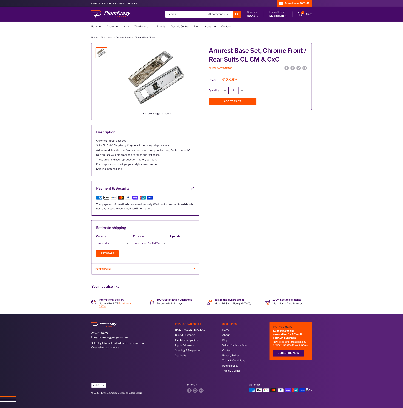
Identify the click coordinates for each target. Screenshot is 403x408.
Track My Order (231, 370)
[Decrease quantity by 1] (225, 90)
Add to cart (232, 101)
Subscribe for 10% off (296, 3)
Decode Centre (179, 26)
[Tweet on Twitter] (298, 68)
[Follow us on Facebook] (189, 390)
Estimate (107, 253)
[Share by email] (304, 68)
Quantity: (214, 90)
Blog (196, 26)
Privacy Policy (230, 355)
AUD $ (96, 385)
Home (94, 37)
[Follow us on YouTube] (201, 390)
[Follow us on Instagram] (195, 390)
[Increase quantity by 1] (241, 90)
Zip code (175, 236)
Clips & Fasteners (185, 335)
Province (138, 236)
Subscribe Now (288, 352)
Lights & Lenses (184, 345)
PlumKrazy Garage (220, 68)
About (208, 26)
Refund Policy (103, 268)
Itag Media (136, 392)
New (126, 26)
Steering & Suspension (188, 350)
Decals (111, 26)
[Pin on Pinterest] (292, 68)
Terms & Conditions (233, 360)
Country (101, 236)
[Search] (237, 14)
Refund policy (230, 365)
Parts (94, 26)
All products (107, 37)
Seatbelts (180, 355)
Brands (161, 26)
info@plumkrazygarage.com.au (109, 337)
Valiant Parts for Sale (234, 345)
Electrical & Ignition (186, 340)
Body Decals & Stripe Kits (190, 329)
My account (277, 15)
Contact (226, 26)
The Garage (141, 26)
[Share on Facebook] (286, 68)
